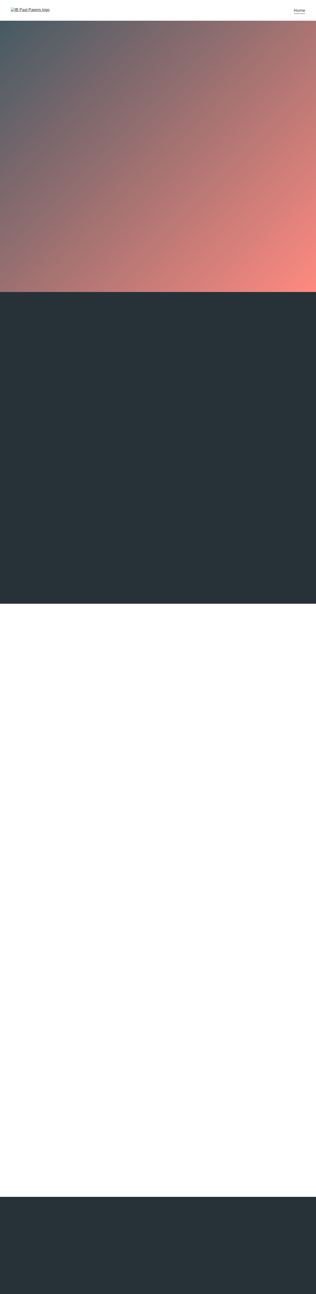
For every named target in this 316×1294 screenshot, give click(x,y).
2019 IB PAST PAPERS (189, 1270)
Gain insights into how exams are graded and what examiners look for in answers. (156, 464)
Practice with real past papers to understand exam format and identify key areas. (53, 465)
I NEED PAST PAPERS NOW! (158, 224)
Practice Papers (30, 134)
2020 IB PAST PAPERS (189, 1261)
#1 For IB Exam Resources (158, 322)
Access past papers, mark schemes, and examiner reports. (40, 1234)
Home (299, 10)
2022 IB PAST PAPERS (189, 1244)
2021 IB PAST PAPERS (189, 1252)
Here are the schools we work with (35, 1254)
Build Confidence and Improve (250, 456)
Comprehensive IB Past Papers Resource (61, 674)
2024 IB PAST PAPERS (189, 1224)
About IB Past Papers (225, 826)
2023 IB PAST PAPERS (189, 1235)
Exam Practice (158, 950)
